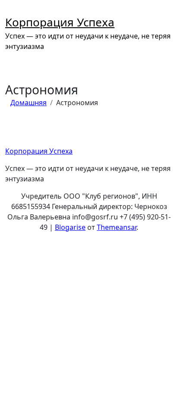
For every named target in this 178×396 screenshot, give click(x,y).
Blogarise (70, 227)
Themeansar (117, 227)
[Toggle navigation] (10, 8)
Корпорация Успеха (59, 22)
